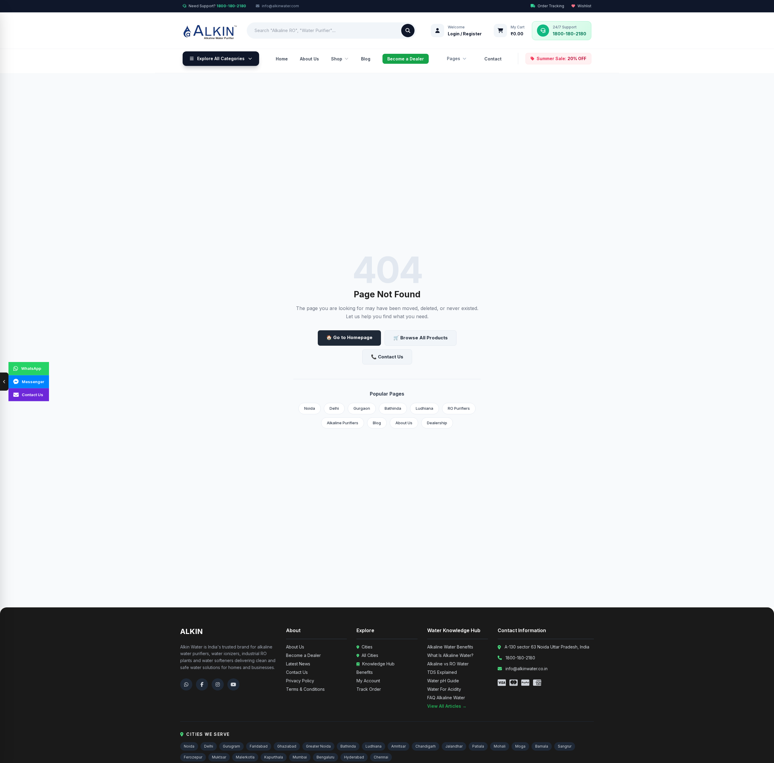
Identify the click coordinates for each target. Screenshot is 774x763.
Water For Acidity (444, 689)
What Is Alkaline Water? (450, 655)
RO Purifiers (459, 408)
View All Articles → (447, 706)
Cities (366, 646)
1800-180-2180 (520, 657)
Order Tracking (551, 6)
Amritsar (398, 746)
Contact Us (297, 672)
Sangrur (564, 746)
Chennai (381, 757)
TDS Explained (442, 672)
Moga (520, 746)
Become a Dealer (405, 58)
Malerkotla (245, 757)
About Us (309, 58)
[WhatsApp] (186, 684)
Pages (453, 58)
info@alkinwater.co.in (527, 668)
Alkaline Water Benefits (450, 646)
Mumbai (300, 757)
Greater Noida (318, 746)
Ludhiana (424, 408)
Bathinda (393, 408)
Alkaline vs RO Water (448, 663)
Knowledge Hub (378, 663)
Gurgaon (361, 408)
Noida (309, 408)
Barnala (541, 746)
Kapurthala (273, 757)
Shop (336, 58)
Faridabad (259, 746)
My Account (368, 680)
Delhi (334, 408)
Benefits (364, 672)
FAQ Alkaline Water (446, 697)
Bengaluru (325, 757)
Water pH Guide (443, 680)
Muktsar (219, 757)
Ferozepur (193, 757)
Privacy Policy (300, 680)
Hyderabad (354, 757)
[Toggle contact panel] (4, 382)
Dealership (437, 422)
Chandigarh (425, 746)
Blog (365, 58)
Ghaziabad (286, 746)
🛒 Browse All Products (420, 338)
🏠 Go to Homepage (349, 337)
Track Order (368, 689)
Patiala (478, 746)
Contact (493, 58)
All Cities (369, 655)
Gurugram (231, 746)
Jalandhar (454, 746)
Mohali (500, 746)
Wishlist (584, 6)
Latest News (298, 663)
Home (282, 58)
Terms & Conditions (305, 689)
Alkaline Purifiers (342, 422)
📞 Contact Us (387, 357)
